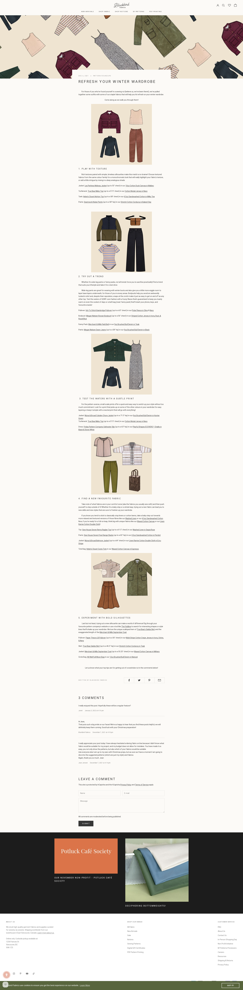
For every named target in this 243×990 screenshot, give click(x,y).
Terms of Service (142, 785)
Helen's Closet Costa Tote (96, 549)
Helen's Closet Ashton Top (93, 197)
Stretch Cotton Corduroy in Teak (132, 646)
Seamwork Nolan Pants (93, 202)
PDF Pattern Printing (135, 952)
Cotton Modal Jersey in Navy (136, 191)
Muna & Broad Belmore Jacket (97, 541)
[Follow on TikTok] (33, 973)
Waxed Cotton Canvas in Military (147, 652)
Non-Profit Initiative (225, 944)
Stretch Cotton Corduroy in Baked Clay (136, 202)
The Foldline (126, 626)
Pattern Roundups (102, 76)
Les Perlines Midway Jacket (96, 186)
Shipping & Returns (225, 961)
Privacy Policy (125, 785)
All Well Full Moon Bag (95, 657)
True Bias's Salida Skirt (146, 629)
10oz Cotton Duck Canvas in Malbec (139, 186)
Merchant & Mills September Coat (113, 632)
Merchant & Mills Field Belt (98, 324)
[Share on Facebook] (129, 680)
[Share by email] (160, 680)
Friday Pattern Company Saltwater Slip (99, 427)
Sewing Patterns (134, 944)
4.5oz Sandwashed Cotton (152, 518)
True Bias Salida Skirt (91, 646)
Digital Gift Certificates (136, 948)
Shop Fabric (104, 11)
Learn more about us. (45, 933)
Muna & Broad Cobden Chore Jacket (99, 415)
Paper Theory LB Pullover (96, 638)
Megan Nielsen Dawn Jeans (95, 330)
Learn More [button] (85, 985)
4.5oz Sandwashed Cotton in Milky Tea (139, 197)
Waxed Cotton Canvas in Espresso (125, 549)
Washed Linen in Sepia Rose (144, 530)
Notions (130, 940)
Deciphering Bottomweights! (145, 906)
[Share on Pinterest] (149, 680)
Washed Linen (130, 518)
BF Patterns (138, 11)
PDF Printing (155, 11)
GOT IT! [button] (230, 985)
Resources (222, 956)
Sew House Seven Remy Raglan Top (96, 530)
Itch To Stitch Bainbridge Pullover (99, 310)
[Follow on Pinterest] (20, 973)
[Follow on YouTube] (27, 973)
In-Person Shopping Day (227, 940)
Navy (152, 310)
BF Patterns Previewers (227, 948)
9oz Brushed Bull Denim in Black (136, 330)
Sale (129, 935)
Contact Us (222, 935)
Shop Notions (121, 11)
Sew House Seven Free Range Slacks (98, 535)
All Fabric (131, 927)
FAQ (219, 927)
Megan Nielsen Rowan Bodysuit (98, 316)
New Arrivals (87, 11)
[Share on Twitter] (139, 680)
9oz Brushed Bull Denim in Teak (126, 324)
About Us (221, 931)
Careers (221, 952)
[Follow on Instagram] (14, 973)
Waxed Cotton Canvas (146, 521)
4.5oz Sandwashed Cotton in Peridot (146, 535)
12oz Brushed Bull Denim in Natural (124, 657)
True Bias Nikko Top (95, 191)
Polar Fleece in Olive (140, 310)
